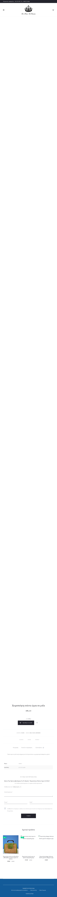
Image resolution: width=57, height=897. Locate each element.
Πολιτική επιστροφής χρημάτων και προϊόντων (19, 890)
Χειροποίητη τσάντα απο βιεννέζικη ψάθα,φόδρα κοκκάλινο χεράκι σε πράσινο (10, 858)
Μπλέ (31, 732)
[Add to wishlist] (37, 723)
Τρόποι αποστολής (33, 890)
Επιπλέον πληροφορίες (26, 747)
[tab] (15, 747)
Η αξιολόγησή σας (8, 792)
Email (31, 802)
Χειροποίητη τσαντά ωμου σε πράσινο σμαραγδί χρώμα (28, 857)
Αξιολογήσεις (39, 747)
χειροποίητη (37, 732)
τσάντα (33, 732)
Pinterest (37, 739)
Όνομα (6, 802)
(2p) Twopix (31, 893)
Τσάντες (22, 732)
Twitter (29, 739)
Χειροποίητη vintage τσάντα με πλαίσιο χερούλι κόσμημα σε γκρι (46, 857)
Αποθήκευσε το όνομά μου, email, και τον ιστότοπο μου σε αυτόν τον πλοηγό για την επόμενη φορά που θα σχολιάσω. (29, 810)
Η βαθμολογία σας (8, 787)
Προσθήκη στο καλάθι (27, 722)
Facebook (21, 739)
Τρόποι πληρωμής (42, 890)
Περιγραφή (15, 747)
